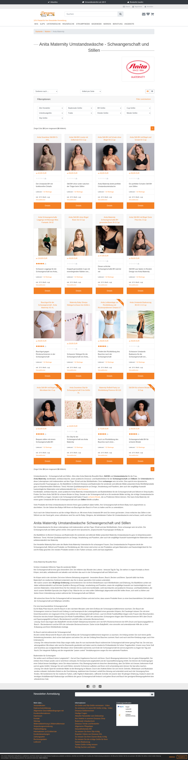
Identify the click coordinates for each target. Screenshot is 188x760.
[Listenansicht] (152, 91)
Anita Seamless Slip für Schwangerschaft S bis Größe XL (78, 390)
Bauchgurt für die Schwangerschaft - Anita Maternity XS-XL (47, 305)
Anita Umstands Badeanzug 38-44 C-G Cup (140, 303)
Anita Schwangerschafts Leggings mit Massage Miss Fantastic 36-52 (47, 219)
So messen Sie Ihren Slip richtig (87, 731)
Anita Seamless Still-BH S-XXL (47, 138)
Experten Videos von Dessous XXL (88, 734)
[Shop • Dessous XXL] (47, 14)
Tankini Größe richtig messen (86, 744)
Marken (107, 24)
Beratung (118, 24)
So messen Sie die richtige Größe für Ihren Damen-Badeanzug (91, 740)
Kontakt (36, 718)
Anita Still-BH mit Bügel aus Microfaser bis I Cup (47, 389)
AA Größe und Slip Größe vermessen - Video (92, 705)
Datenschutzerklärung (42, 708)
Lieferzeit (37, 742)
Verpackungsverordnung (43, 726)
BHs (36, 24)
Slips (42, 24)
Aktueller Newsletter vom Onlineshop (89, 716)
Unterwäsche (54, 24)
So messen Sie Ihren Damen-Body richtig (91, 737)
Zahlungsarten (39, 737)
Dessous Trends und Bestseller (87, 724)
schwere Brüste (94, 497)
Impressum (38, 716)
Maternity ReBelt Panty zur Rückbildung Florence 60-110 (109, 389)
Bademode (97, 24)
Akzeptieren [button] (182, 757)
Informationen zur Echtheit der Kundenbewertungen (45, 733)
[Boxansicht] (147, 91)
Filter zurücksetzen (143, 99)
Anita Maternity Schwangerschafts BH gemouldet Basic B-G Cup (109, 219)
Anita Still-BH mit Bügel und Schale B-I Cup (140, 138)
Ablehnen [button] (172, 757)
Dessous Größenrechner (84, 711)
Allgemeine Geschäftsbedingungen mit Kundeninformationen (49, 712)
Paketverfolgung (40, 729)
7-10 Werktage (47, 192)
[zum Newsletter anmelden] (152, 694)
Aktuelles (54, 2)
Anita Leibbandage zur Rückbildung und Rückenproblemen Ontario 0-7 (109, 305)
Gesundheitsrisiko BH (83, 729)
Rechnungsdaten (40, 739)
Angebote (129, 24)
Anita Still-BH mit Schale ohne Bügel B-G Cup (109, 138)
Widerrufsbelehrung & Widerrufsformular (49, 724)
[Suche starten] (120, 14)
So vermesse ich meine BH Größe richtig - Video (93, 708)
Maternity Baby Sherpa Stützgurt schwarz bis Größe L (78, 303)
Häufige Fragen (81, 713)
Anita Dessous (82, 489)
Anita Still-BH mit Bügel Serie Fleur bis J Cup (140, 218)
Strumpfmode (83, 24)
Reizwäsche (68, 24)
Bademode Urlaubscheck (85, 721)
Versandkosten (40, 200)
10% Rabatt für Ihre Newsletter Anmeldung (50, 20)
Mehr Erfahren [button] (43, 758)
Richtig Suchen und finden (85, 747)
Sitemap (37, 721)
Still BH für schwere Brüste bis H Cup (140, 389)
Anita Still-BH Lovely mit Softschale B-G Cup (78, 138)
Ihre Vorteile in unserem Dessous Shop (90, 718)
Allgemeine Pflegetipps (84, 726)
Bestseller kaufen (136, 2)
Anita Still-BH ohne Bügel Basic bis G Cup (78, 218)
